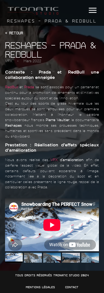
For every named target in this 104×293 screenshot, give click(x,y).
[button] (92, 10)
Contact (72, 287)
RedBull (11, 87)
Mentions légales (40, 287)
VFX (8, 61)
